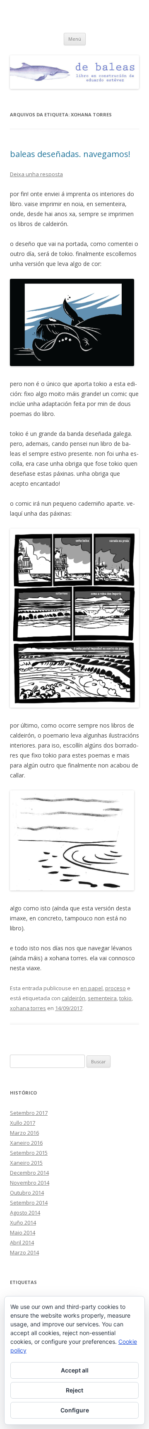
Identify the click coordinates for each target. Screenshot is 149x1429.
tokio (125, 998)
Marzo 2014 (24, 1252)
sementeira (102, 998)
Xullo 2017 (22, 1122)
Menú (74, 39)
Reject (74, 1390)
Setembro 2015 (29, 1152)
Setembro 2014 (29, 1202)
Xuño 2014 (23, 1222)
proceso (115, 988)
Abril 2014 (22, 1242)
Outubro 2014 (27, 1192)
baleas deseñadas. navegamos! (70, 154)
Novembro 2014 (29, 1182)
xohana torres (28, 1008)
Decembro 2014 (29, 1172)
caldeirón (73, 998)
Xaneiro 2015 (26, 1162)
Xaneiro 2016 (26, 1142)
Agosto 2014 (25, 1212)
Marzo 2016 (24, 1132)
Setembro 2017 (29, 1113)
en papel (91, 988)
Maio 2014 (22, 1232)
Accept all (75, 1370)
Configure (74, 1410)
